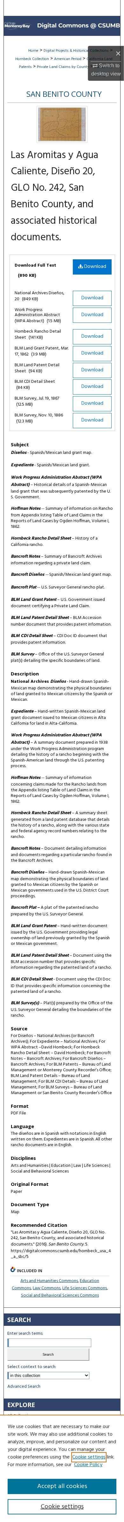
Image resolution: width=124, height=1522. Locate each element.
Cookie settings (89, 1457)
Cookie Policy (88, 1465)
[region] (62, 1468)
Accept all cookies (62, 1486)
